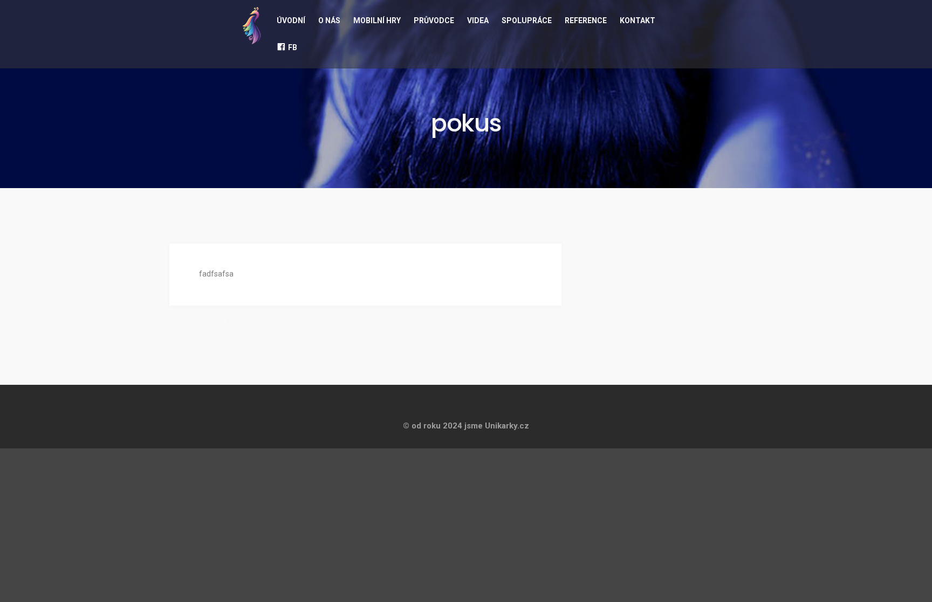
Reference (586, 20)
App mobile (303, 322)
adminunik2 (250, 322)
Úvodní (291, 20)
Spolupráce (527, 20)
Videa (478, 20)
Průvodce (434, 20)
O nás (329, 20)
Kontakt (637, 20)
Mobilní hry (377, 20)
